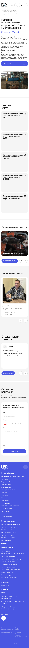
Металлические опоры (7, 530)
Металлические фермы (7, 535)
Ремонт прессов (5, 551)
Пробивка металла (6, 516)
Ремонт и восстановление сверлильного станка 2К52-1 (13, 157)
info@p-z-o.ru (8, 314)
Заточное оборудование (8, 556)
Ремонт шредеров (6, 575)
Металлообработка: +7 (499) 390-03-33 (12, 601)
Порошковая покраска (7, 508)
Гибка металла (5, 500)
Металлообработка (7, 473)
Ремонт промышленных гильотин (10, 569)
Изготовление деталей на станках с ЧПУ (12, 476)
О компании (5, 582)
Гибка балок (4, 495)
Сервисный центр (7, 548)
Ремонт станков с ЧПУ (7, 572)
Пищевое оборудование (8, 561)
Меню (24, 5)
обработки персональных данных (20, 447)
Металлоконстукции (8, 521)
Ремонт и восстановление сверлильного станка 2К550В (13, 177)
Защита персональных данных (21, 628)
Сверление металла (6, 484)
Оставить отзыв (8, 373)
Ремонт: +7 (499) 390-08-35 (9, 596)
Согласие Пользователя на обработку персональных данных (21, 635)
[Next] (26, 261)
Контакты (4, 589)
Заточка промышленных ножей (10, 505)
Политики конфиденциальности (13, 445)
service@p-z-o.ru (6, 598)
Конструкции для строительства (10, 524)
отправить (14, 451)
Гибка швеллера (5, 503)
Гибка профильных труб (8, 490)
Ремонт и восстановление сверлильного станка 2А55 (13, 115)
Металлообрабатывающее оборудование (13, 559)
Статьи (3, 593)
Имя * (4, 412)
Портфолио (5, 586)
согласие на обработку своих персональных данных (16, 444)
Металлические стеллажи (8, 532)
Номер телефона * (8, 420)
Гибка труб (4, 492)
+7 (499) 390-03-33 (9, 312)
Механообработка (6, 511)
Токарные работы (6, 487)
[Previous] (21, 261)
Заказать (8, 63)
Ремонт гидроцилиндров (8, 567)
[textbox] (4, 424)
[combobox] (6, 424)
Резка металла (5, 479)
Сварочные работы (6, 482)
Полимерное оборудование (9, 564)
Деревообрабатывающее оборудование (12, 553)
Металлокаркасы (6, 540)
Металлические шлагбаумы (9, 537)
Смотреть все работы (9, 260)
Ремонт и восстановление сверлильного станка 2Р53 (13, 198)
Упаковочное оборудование (9, 577)
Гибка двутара (5, 498)
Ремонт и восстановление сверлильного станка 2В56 (13, 136)
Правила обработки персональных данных (7, 633)
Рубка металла (5, 514)
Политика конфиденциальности (7, 628)
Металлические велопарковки (10, 527)
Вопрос (5, 428)
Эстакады (4, 543)
